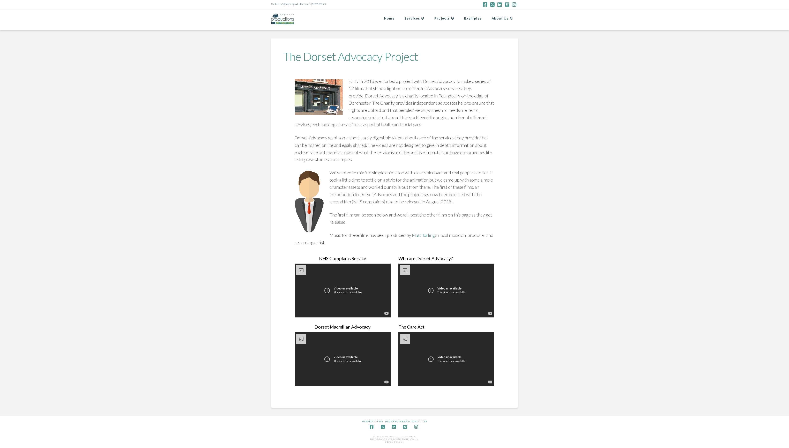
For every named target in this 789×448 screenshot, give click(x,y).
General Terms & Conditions (406, 421)
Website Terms (372, 421)
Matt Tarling (423, 235)
